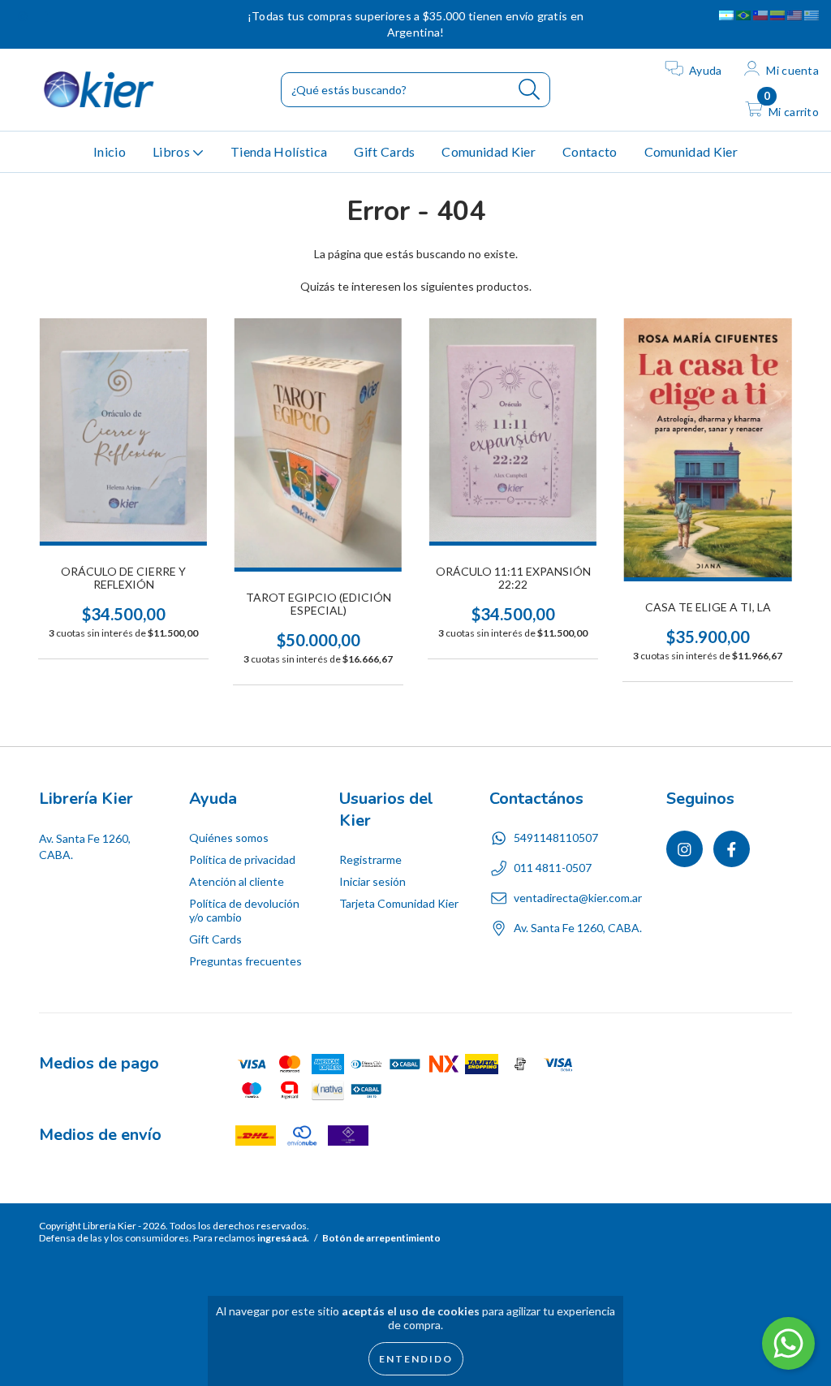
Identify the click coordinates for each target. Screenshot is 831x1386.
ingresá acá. (283, 1238)
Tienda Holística (278, 151)
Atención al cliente (236, 881)
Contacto (590, 151)
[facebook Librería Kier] (46, 16)
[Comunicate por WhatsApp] (788, 1343)
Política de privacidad (242, 859)
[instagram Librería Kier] (24, 16)
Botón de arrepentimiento (381, 1238)
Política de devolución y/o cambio (244, 910)
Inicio (109, 151)
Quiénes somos (229, 837)
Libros (172, 151)
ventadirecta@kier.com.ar (578, 898)
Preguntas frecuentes (245, 961)
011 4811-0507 (553, 867)
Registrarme (370, 859)
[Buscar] (529, 90)
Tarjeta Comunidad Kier (399, 903)
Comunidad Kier (488, 151)
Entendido (416, 1359)
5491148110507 (556, 837)
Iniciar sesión (372, 881)
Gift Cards (384, 151)
